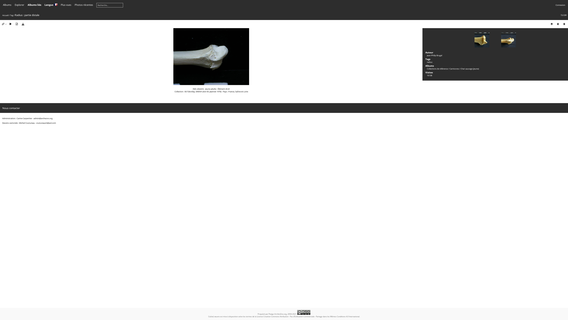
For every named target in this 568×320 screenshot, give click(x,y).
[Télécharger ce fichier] (23, 24)
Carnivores (454, 68)
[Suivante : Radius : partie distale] (564, 24)
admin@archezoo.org (43, 118)
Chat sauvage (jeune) (470, 68)
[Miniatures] (552, 24)
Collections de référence (437, 68)
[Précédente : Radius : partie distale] (558, 24)
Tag (11, 15)
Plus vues (66, 5)
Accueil (5, 15)
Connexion (560, 5)
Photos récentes (84, 5)
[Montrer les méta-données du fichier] (17, 24)
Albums (7, 5)
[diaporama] (10, 24)
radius (429, 62)
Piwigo (271, 314)
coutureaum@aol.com (46, 123)
